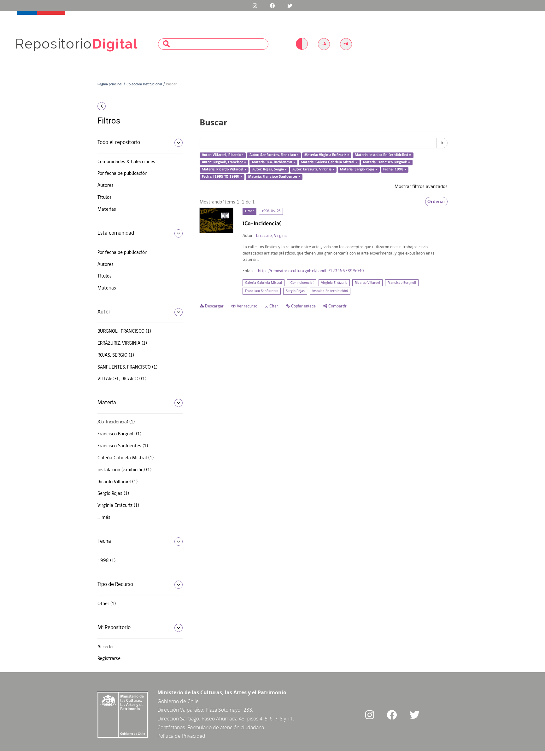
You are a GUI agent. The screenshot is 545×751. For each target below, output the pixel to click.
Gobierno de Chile (178, 701)
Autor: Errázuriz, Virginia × (313, 169)
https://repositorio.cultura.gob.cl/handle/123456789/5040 (311, 271)
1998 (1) (106, 560)
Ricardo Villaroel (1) (117, 481)
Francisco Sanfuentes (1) (122, 446)
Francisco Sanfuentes (261, 291)
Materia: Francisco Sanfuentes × (274, 177)
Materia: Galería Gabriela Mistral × (329, 162)
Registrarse (108, 658)
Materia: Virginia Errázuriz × (326, 155)
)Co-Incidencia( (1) (116, 422)
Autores (105, 185)
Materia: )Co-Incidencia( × (273, 162)
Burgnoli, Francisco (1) (124, 331)
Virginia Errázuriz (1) (118, 505)
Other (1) (106, 603)
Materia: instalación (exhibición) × (383, 155)
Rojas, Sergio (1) (115, 355)
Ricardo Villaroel (367, 283)
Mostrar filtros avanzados (421, 186)
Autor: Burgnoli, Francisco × (224, 162)
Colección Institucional (144, 84)
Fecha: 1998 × (394, 169)
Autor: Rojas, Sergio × (269, 169)
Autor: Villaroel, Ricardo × (222, 155)
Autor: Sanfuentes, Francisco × (274, 155)
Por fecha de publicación (122, 173)
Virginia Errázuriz (334, 283)
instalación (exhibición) (330, 291)
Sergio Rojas (295, 291)
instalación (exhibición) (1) (124, 470)
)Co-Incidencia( (302, 283)
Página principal (109, 84)
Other (249, 211)
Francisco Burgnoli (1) (119, 434)
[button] (137, 106)
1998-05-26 (270, 211)
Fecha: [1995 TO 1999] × (222, 177)
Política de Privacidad (181, 735)
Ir (442, 143)
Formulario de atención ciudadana (225, 727)
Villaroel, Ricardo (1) (121, 378)
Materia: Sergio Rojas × (358, 169)
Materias (106, 209)
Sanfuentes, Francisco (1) (127, 367)
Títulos (104, 197)
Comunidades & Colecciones (126, 161)
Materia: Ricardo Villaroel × (224, 169)
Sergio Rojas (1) (113, 493)
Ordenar (436, 201)
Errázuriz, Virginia (272, 235)
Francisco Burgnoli (402, 283)
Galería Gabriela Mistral (263, 283)
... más (103, 517)
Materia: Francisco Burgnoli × (386, 162)
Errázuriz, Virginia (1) (122, 343)
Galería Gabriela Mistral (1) (125, 458)
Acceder (105, 647)
